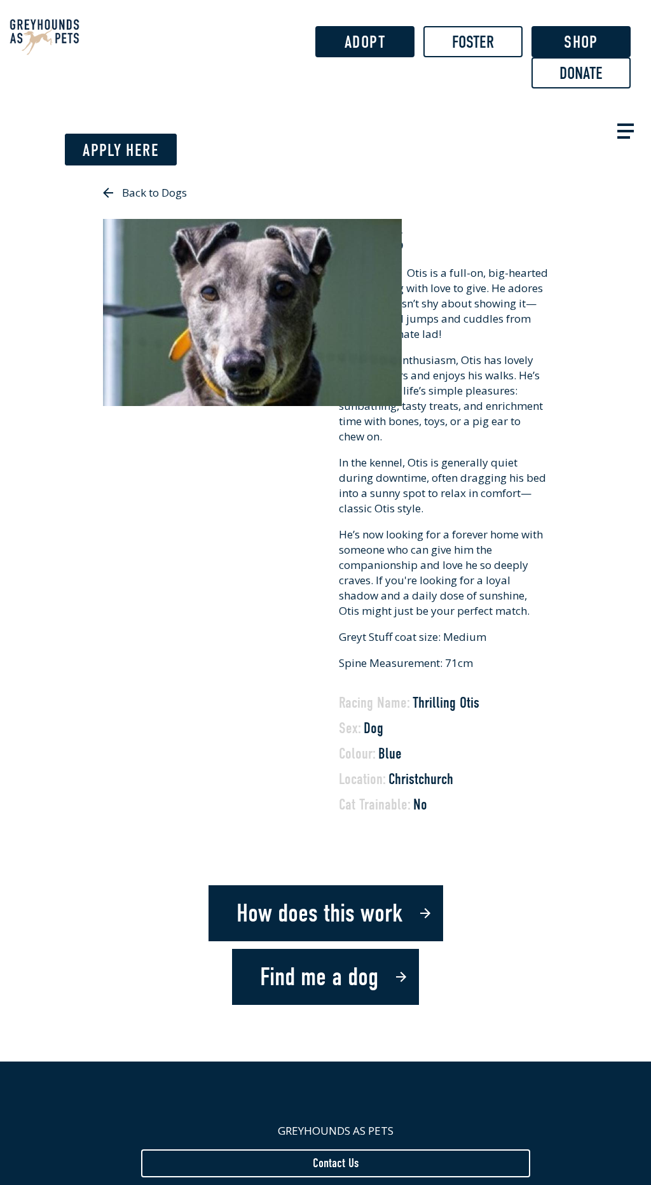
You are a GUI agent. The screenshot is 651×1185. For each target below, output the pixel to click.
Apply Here (121, 150)
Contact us (336, 1162)
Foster (473, 42)
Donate (581, 73)
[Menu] (623, 129)
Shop (581, 42)
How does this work (319, 913)
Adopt (365, 42)
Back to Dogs (154, 192)
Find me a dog (319, 977)
